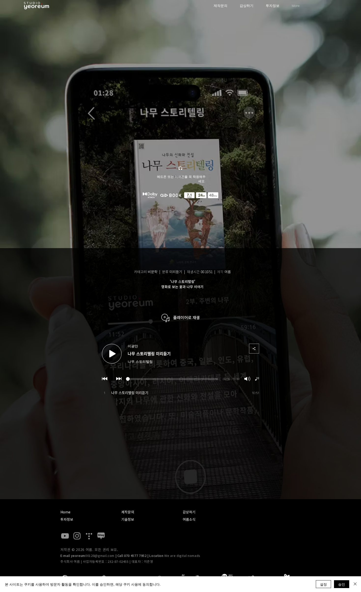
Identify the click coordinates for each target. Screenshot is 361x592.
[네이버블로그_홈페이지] (101, 536)
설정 (323, 584)
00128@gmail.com (99, 555)
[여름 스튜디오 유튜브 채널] (65, 536)
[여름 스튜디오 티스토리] (89, 536)
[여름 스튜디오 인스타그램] (77, 536)
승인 (341, 584)
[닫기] (355, 584)
